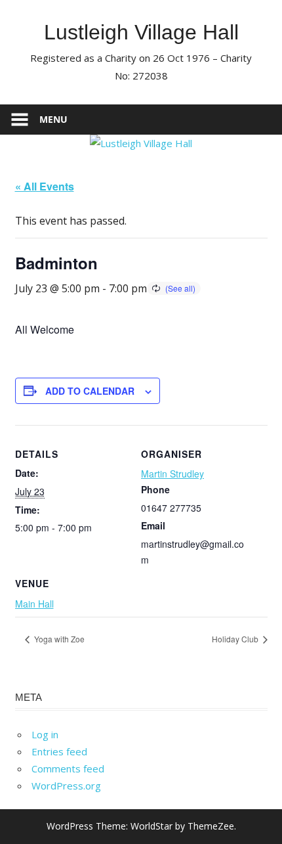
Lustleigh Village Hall (141, 32)
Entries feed (59, 751)
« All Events (44, 186)
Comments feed (67, 768)
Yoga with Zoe (58, 638)
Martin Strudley (172, 473)
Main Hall (34, 603)
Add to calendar (89, 390)
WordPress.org (66, 785)
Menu (53, 119)
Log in (44, 734)
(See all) (180, 288)
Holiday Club (236, 638)
